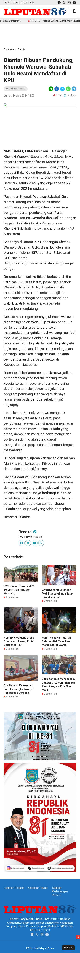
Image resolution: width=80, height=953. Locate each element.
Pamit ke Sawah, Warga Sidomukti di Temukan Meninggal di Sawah (56, 641)
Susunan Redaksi (14, 887)
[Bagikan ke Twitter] (62, 88)
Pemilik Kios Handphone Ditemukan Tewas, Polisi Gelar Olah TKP (19, 641)
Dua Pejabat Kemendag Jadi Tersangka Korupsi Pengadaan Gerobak (18, 689)
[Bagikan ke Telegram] (73, 88)
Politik (21, 49)
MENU (7, 2)
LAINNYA (68, 947)
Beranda (9, 49)
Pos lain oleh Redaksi (31, 536)
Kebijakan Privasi (38, 887)
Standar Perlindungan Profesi (60, 891)
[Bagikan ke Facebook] (57, 88)
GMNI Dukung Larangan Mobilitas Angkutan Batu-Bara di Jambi (57, 593)
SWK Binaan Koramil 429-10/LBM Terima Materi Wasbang (19, 590)
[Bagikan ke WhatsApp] (68, 88)
